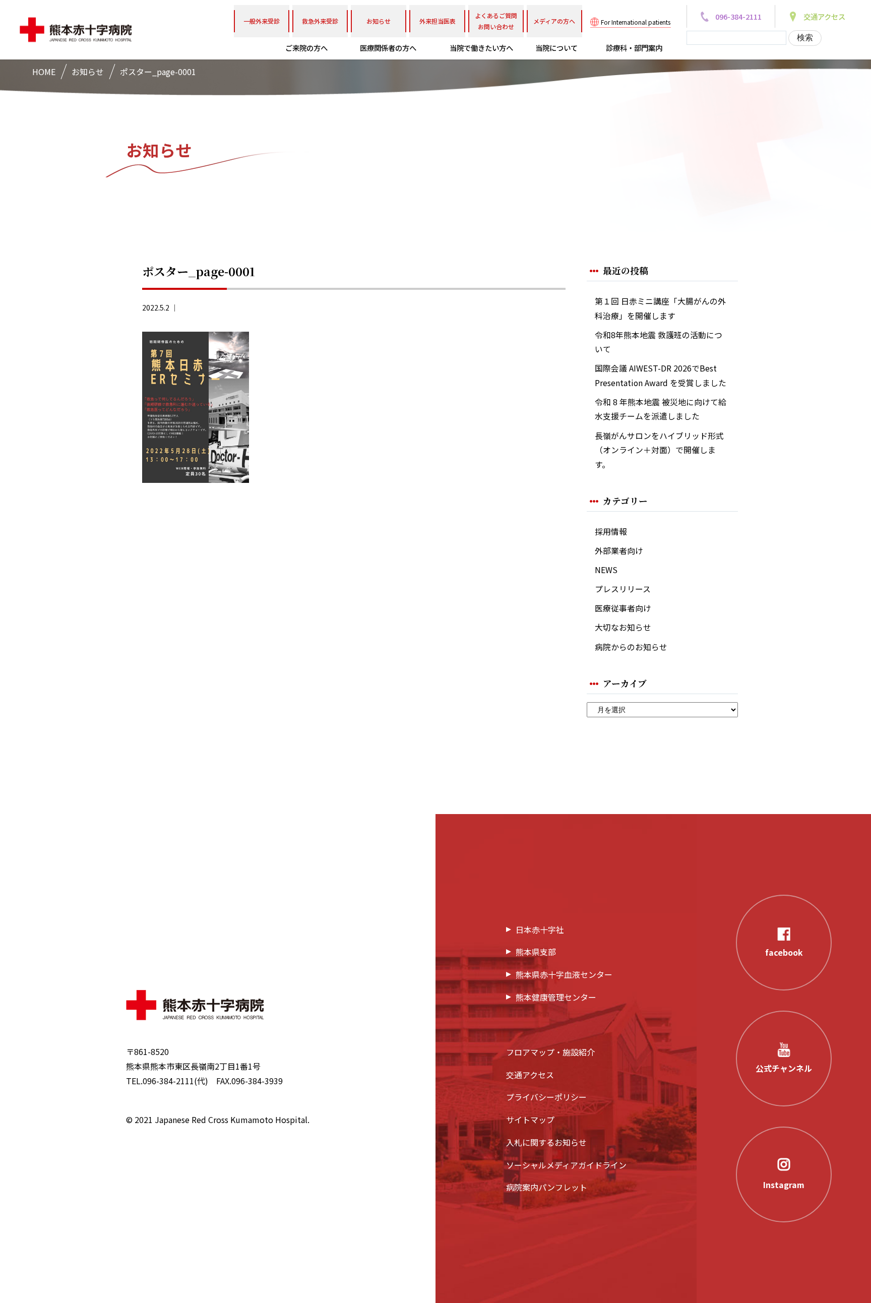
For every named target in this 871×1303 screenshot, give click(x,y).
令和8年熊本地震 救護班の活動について (658, 342)
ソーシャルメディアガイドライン (566, 1165)
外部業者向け (619, 550)
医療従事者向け (623, 608)
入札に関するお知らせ (546, 1142)
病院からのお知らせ (631, 647)
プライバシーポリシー (546, 1097)
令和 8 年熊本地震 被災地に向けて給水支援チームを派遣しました (660, 409)
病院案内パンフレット (546, 1187)
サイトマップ (530, 1119)
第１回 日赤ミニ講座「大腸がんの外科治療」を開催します (660, 308)
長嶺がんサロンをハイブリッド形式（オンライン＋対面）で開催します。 (659, 450)
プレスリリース (623, 589)
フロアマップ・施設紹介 (550, 1052)
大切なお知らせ (623, 627)
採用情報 (611, 531)
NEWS (606, 570)
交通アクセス (530, 1075)
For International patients (635, 22)
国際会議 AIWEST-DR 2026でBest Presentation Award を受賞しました (660, 375)
